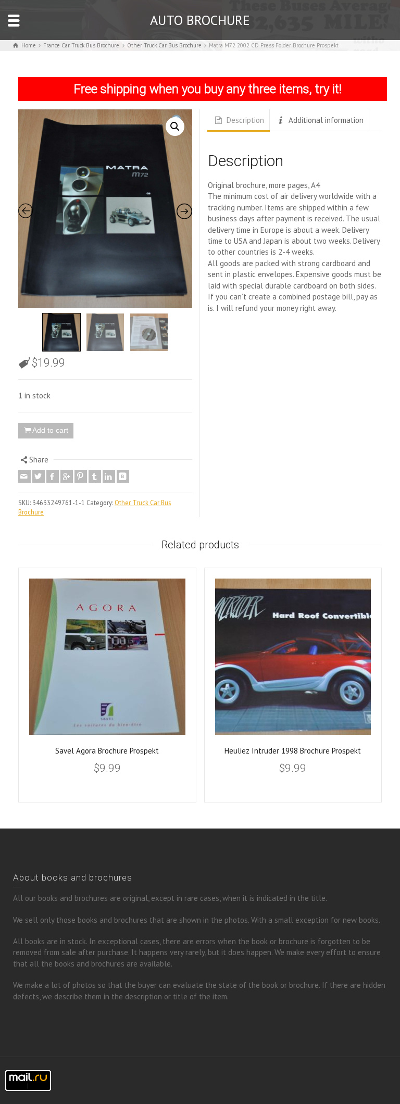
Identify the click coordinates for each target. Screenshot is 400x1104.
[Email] (24, 476)
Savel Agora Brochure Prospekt (107, 751)
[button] (175, 126)
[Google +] (66, 476)
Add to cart (50, 430)
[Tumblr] (95, 476)
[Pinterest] (80, 476)
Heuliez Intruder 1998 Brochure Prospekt (292, 751)
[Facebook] (52, 476)
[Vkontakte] (123, 476)
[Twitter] (38, 476)
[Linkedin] (109, 476)
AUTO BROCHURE (200, 20)
